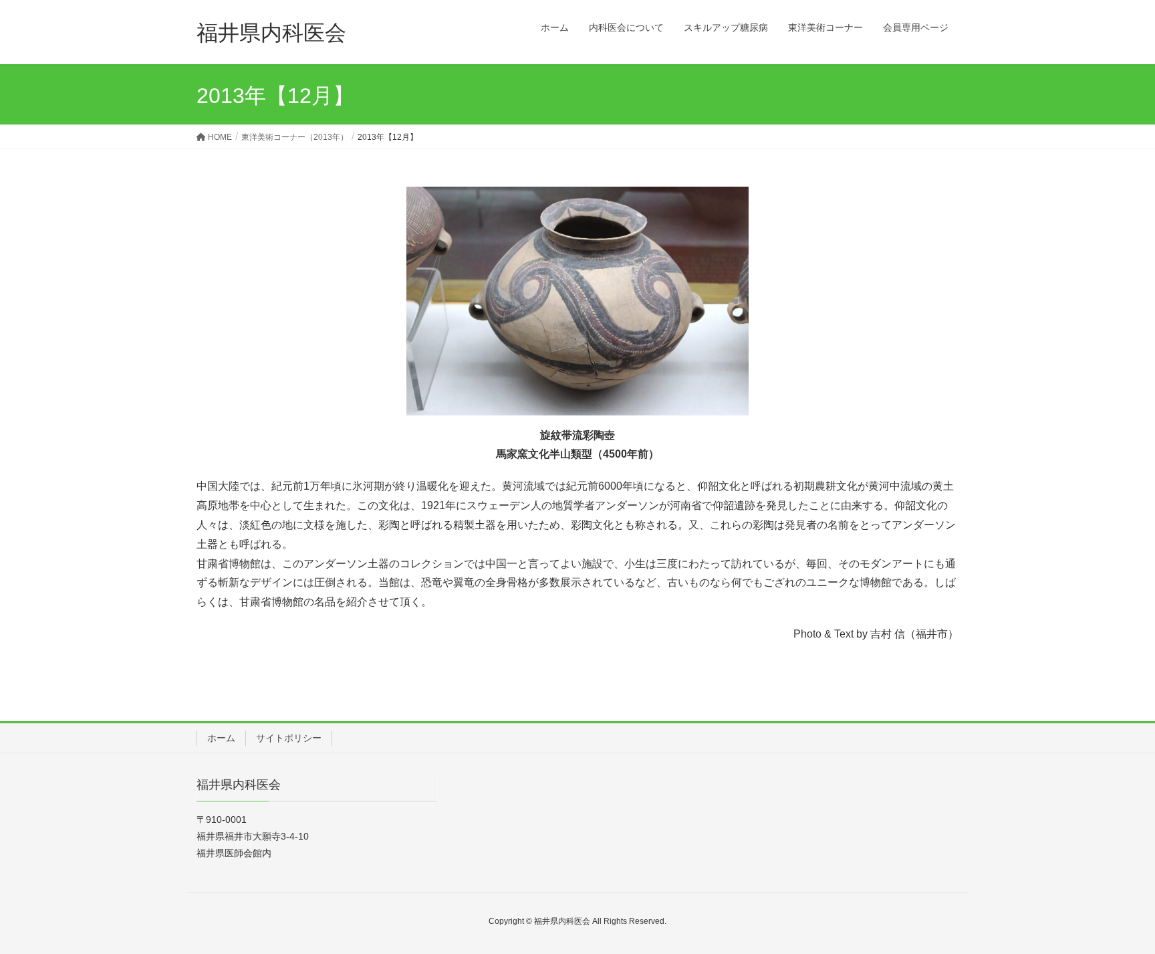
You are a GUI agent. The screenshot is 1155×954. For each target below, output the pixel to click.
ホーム (221, 738)
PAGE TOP (1116, 913)
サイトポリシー (289, 738)
